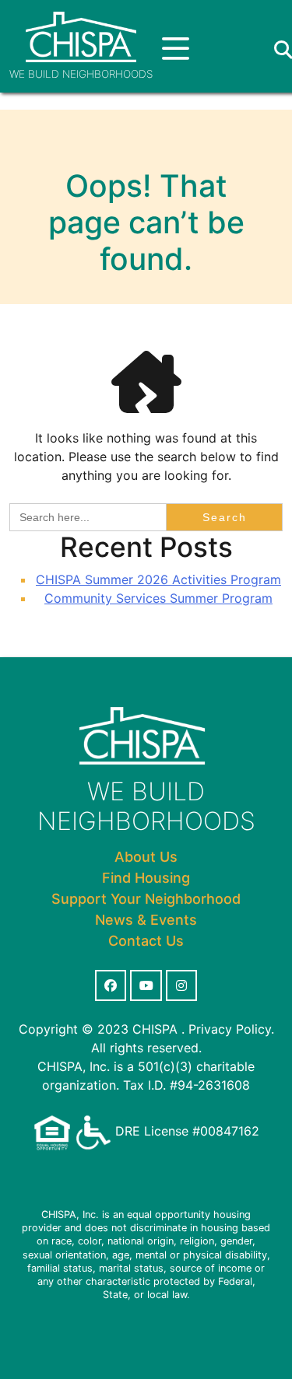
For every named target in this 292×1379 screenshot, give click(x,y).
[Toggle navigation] (176, 49)
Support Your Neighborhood (146, 899)
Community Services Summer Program (158, 598)
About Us (146, 857)
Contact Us (146, 941)
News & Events (146, 920)
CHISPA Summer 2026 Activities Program (158, 579)
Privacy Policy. (231, 1029)
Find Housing (146, 878)
